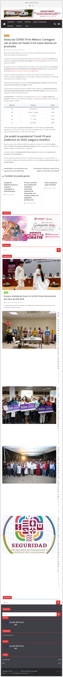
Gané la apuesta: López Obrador (51, 178)
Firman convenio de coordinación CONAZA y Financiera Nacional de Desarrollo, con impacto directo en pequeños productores (31, 185)
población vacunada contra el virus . (25, 65)
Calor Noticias (20, 273)
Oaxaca (6, 263)
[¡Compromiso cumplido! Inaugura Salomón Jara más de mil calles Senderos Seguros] (29, 451)
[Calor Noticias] (4, 18)
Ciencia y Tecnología (39, 16)
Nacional (10, 20)
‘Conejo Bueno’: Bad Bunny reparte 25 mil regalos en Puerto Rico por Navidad (46, 164)
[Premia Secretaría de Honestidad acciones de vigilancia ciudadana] (29, 386)
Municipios (11, 16)
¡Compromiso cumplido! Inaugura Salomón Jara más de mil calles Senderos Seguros (58, 443)
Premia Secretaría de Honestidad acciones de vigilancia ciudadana (58, 378)
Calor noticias (22, 44)
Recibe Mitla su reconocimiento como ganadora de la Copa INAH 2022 (16, 164)
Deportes (28, 16)
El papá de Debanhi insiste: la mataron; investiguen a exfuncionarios (11, 181)
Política (19, 16)
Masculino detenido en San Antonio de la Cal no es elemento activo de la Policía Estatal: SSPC (58, 515)
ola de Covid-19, (38, 90)
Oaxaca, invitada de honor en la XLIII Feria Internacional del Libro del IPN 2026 (30, 268)
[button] (22, 20)
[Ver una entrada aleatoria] (59, 18)
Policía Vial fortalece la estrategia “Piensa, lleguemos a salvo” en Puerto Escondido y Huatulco (58, 311)
